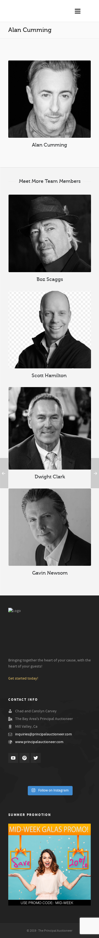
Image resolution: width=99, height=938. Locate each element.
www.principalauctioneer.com (39, 742)
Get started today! (23, 678)
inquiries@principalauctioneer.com (43, 734)
